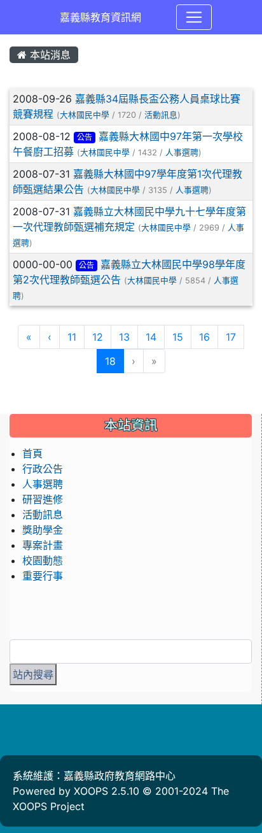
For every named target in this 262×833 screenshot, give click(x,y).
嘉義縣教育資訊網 (100, 17)
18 (114, 360)
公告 (84, 137)
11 (71, 337)
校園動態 (42, 560)
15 (177, 337)
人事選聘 (181, 152)
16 (204, 337)
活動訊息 (160, 115)
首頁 (32, 453)
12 (97, 337)
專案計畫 (42, 545)
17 (231, 337)
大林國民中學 (84, 115)
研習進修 (42, 499)
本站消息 (49, 54)
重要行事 (42, 575)
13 (124, 337)
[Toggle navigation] (194, 17)
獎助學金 (42, 529)
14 (151, 337)
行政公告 (42, 468)
